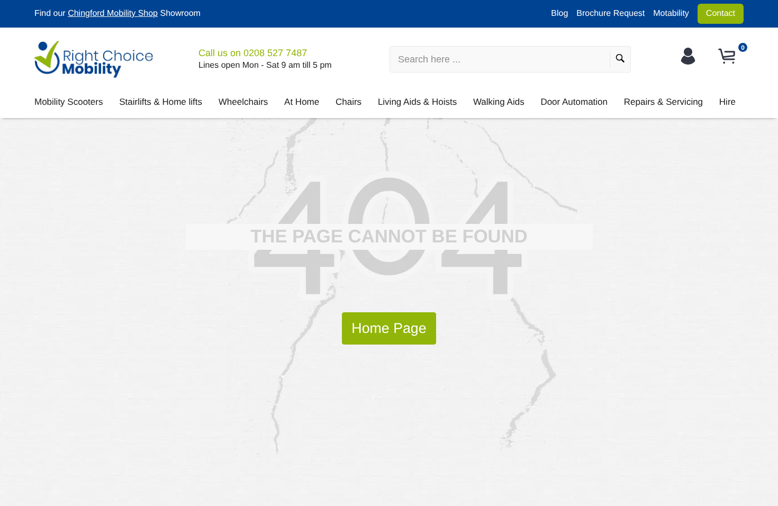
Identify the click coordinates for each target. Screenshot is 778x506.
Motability (671, 13)
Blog (559, 13)
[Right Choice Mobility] (93, 59)
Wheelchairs (243, 102)
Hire (727, 102)
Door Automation (574, 102)
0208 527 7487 (275, 53)
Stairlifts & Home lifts (160, 102)
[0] (728, 56)
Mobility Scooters (68, 102)
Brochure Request (610, 13)
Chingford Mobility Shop (113, 13)
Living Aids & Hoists (417, 102)
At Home (301, 102)
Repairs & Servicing (663, 102)
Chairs (348, 102)
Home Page (388, 328)
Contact (720, 13)
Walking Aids (498, 102)
